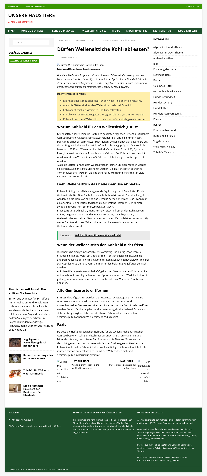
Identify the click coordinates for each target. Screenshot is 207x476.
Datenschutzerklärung (34, 6)
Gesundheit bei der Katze (167, 91)
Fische (156, 80)
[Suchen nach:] (31, 42)
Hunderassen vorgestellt (167, 113)
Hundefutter (160, 108)
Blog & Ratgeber (187, 30)
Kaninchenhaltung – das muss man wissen (38, 356)
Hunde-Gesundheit (164, 97)
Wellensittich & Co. (94, 30)
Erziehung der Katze (164, 69)
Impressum (13, 6)
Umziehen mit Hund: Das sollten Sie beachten (28, 291)
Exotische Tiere (162, 30)
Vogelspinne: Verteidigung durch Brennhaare (35, 343)
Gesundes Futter (162, 86)
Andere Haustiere (136, 30)
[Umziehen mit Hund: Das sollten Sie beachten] (31, 172)
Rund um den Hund (32, 30)
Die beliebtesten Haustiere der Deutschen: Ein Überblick (33, 390)
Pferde (116, 30)
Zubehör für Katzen (164, 152)
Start (11, 30)
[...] (24, 329)
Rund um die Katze (63, 30)
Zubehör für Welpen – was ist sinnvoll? (36, 372)
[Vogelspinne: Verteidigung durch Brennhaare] (15, 342)
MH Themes (63, 469)
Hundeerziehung (162, 102)
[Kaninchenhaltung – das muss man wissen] (15, 358)
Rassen (157, 124)
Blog (155, 63)
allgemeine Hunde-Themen (168, 47)
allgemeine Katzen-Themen (168, 52)
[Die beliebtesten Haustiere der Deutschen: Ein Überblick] (15, 388)
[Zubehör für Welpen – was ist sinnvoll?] (15, 373)
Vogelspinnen (161, 141)
